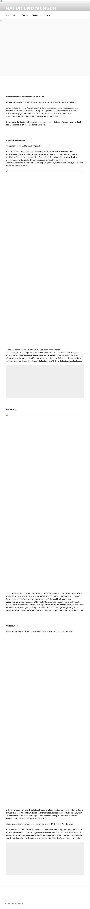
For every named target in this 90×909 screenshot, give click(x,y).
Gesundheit (10, 15)
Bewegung (25, 607)
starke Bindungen (21, 358)
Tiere (24, 15)
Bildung (35, 15)
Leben (47, 15)
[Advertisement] (45, 381)
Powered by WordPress (14, 904)
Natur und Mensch (31, 8)
